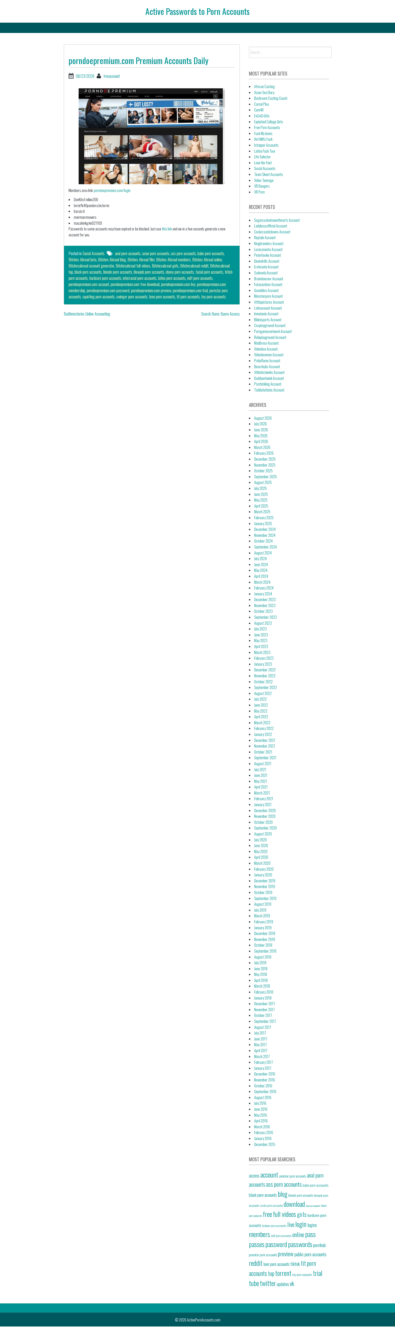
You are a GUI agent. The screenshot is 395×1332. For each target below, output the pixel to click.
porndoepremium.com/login (112, 190)
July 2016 (260, 1103)
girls (302, 1214)
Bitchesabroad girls (165, 266)
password (276, 1244)
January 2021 (263, 804)
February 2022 (264, 728)
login (301, 1224)
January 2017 (262, 1068)
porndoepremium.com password (108, 290)
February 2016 (263, 1132)
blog (282, 1194)
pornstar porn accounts (263, 1254)
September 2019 (265, 898)
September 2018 (265, 951)
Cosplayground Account (270, 325)
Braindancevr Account (268, 278)
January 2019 (263, 927)
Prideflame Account (267, 360)
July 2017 (260, 1033)
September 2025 (265, 476)
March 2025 (262, 511)
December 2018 (264, 933)
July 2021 (260, 769)
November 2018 (264, 939)
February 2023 (264, 658)
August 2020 (263, 834)
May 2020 (260, 851)
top (271, 1273)
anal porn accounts (128, 253)
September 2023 (265, 617)
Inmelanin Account (266, 313)
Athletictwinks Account (269, 372)
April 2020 (261, 857)
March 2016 (262, 1126)
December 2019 (264, 880)
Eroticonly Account (266, 267)
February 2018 (263, 992)
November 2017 (264, 1009)
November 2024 (264, 535)
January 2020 (263, 875)
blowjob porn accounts (149, 272)
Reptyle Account (265, 237)
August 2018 (262, 957)
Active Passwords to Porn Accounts (197, 11)
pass (310, 1234)
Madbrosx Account (266, 343)
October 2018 (263, 945)
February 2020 (264, 869)
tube (254, 1283)
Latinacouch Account (268, 308)
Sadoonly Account (266, 273)
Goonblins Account (266, 290)
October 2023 (263, 611)
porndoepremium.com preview (151, 290)
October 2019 (263, 892)
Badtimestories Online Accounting (87, 314)
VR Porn (259, 192)
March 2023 (262, 652)
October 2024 (263, 541)
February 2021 (263, 798)
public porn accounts (310, 1254)
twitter (268, 1283)
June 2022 (261, 705)
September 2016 (265, 1091)
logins (312, 1224)
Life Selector (262, 156)
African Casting (264, 86)
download (294, 1204)
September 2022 (265, 687)
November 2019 (264, 886)
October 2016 (263, 1086)
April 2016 (261, 1121)
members (259, 1234)
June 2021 (260, 775)
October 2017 (263, 1015)
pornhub (319, 1245)
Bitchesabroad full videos (133, 266)
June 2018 (260, 968)
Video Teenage (264, 180)
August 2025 (263, 482)
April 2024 (261, 576)
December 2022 (265, 670)
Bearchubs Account (267, 366)
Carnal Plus (261, 104)
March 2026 (262, 447)
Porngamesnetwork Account (273, 331)
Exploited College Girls (268, 121)
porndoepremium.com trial (190, 290)
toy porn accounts (213, 297)
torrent (283, 1273)
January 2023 (263, 664)
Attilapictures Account (269, 302)
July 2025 (260, 488)
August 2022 (263, 693)
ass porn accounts (183, 253)
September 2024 (265, 547)
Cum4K (259, 110)
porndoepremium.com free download (135, 284)
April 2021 (261, 787)
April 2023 (261, 646)
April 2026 (261, 441)
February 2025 (264, 517)
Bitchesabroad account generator (91, 266)
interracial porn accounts (140, 278)
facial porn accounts (209, 272)
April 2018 (261, 980)
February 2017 (263, 1062)
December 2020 (265, 810)
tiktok (295, 1263)
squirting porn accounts (99, 297)
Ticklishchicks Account (269, 390)
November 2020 (264, 816)
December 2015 (264, 1144)
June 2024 (261, 564)
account (269, 1174)
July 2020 (260, 840)
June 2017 (260, 1039)
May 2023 (260, 640)
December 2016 (264, 1074)
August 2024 (263, 553)
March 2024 (262, 582)
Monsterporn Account (268, 296)
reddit (255, 1263)
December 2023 (265, 599)
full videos (284, 1214)
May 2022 (260, 711)
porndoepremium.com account (89, 284)
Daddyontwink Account (269, 378)
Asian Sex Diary (264, 92)
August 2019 (262, 904)
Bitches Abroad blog (112, 259)
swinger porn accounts (131, 297)
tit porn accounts (188, 297)
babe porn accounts (211, 253)
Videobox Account (266, 349)
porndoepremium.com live (178, 284)
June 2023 (261, 635)
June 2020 (261, 845)
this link (167, 229)
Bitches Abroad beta (82, 259)
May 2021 (260, 781)
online (298, 1234)
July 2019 (260, 910)
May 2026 (260, 435)
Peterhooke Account (267, 255)
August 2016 (262, 1097)
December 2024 (265, 529)
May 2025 (260, 500)
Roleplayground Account (270, 337)
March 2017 (262, 1056)
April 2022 (261, 716)
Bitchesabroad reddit (194, 266)
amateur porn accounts (292, 1175)
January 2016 (263, 1138)
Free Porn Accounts (267, 127)
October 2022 (263, 681)
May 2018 (260, 974)
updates (283, 1284)
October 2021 (263, 752)
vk (292, 1283)
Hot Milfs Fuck (263, 139)
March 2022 (262, 722)
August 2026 (263, 418)
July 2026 (260, 424)
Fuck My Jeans (263, 133)
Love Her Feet (263, 162)
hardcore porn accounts (105, 278)
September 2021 (265, 757)
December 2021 (264, 740)
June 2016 (260, 1109)
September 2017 (265, 1021)
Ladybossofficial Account (270, 226)
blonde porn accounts (117, 272)
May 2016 (260, 1115)
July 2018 (260, 962)
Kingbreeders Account (268, 243)
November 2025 (264, 465)
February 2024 (264, 588)
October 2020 (263, 822)
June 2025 (261, 494)
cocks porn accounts (271, 1205)
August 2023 (263, 623)
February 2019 (263, 921)
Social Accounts (93, 253)
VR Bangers (262, 186)
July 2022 (260, 699)
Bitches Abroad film (141, 259)
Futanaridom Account (268, 284)
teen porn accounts (162, 297)
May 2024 (260, 570)
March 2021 (262, 793)
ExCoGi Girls (262, 116)
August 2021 (262, 763)
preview (286, 1253)
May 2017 (260, 1044)
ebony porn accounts (180, 272)
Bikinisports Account (267, 319)
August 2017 (262, 1027)
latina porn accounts (172, 278)
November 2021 (264, 746)
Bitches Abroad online (207, 259)
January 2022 (263, 734)
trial (317, 1273)
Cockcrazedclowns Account (272, 232)
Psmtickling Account (267, 384)
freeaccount (111, 76)
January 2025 (263, 523)
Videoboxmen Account (268, 354)
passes (256, 1244)
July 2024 (260, 558)
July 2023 (260, 629)
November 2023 (264, 605)
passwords (300, 1244)
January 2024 (263, 594)
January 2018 (263, 998)
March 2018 (262, 986)
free (267, 1214)
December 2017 (264, 1003)
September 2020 (265, 828)
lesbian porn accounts (274, 1225)
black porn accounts (88, 272)
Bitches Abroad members (173, 259)
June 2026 (261, 429)
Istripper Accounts (266, 145)
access (254, 1175)
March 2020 (262, 863)
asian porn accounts (155, 253)
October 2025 (263, 470)
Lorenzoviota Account (268, 249)
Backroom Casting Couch (270, 98)
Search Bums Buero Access (220, 314)
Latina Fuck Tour (264, 151)
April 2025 (261, 506)
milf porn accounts (200, 278)
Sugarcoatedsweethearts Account (277, 220)
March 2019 (262, 916)
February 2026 (264, 453)
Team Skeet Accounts (268, 174)
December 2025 (265, 459)
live (290, 1224)
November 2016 (264, 1080)
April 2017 (260, 1050)
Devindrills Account (266, 261)
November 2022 (264, 675)
